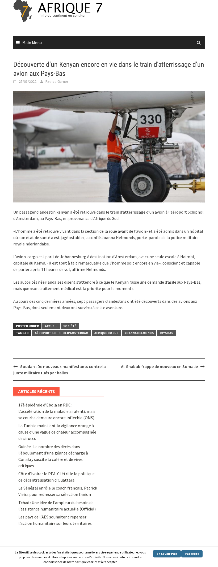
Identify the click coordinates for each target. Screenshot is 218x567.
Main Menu (32, 42)
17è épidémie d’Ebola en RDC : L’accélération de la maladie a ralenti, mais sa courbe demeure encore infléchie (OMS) (56, 411)
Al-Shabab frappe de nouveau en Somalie (159, 366)
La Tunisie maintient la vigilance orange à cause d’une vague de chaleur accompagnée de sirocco (57, 432)
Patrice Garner (56, 81)
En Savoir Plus (167, 554)
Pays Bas (166, 333)
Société (69, 326)
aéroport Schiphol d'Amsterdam (61, 333)
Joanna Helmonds (139, 333)
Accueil (51, 326)
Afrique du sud (106, 333)
